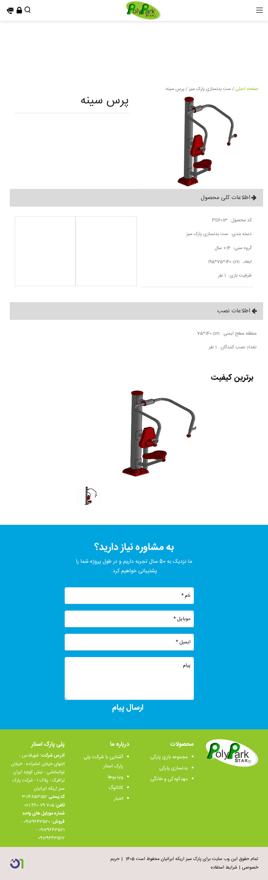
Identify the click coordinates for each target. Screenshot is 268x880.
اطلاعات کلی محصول (225, 198)
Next (190, 449)
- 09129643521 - (43, 826)
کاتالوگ (116, 788)
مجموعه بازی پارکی (169, 757)
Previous (77, 449)
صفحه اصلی (246, 89)
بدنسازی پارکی (173, 768)
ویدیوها (115, 777)
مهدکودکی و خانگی (169, 779)
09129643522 (51, 838)
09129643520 (37, 822)
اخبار (118, 799)
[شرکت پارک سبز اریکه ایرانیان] (143, 11)
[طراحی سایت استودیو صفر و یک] (17, 864)
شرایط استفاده (224, 867)
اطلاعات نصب (233, 311)
